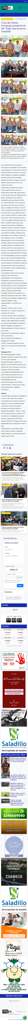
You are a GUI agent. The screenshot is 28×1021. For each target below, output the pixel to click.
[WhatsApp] (17, 1)
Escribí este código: (10, 566)
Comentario (7, 553)
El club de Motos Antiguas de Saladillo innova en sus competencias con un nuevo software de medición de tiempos (14, 474)
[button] (14, 1)
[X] (19, 1)
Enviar (20, 585)
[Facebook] (22, 1)
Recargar (19, 577)
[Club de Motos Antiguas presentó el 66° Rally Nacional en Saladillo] (14, 68)
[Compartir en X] (7, 448)
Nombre (6, 547)
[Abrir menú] (3, 14)
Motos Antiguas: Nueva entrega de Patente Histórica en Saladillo (12, 500)
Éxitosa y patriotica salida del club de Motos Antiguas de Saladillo (13, 528)
